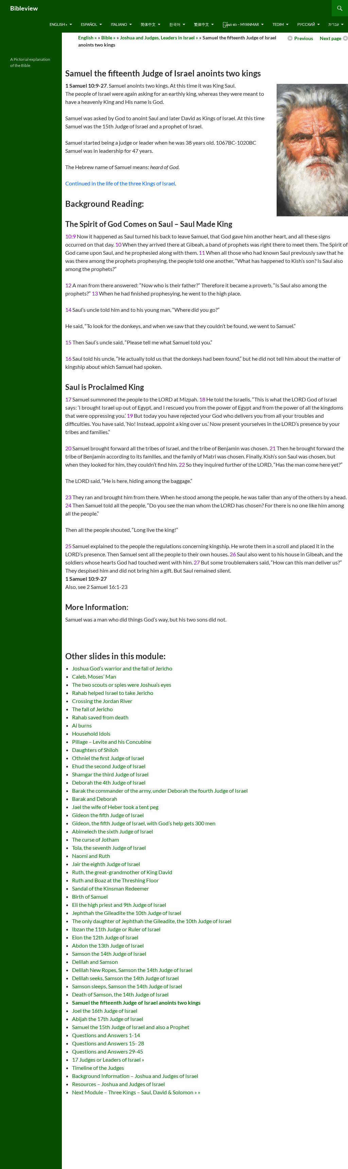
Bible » (108, 37)
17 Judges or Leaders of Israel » (108, 1059)
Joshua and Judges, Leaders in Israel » (159, 37)
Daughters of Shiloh (95, 750)
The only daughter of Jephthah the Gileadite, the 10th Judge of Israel (151, 921)
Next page (330, 38)
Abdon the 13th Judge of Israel (108, 945)
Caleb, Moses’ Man (94, 676)
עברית (334, 24)
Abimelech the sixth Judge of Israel (112, 831)
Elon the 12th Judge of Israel (105, 937)
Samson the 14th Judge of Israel (109, 953)
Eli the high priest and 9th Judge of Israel (119, 904)
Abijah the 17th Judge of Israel (107, 1018)
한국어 (174, 24)
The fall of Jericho (92, 709)
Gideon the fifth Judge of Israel (108, 815)
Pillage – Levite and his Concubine (111, 741)
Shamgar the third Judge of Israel (110, 774)
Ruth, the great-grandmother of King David (122, 872)
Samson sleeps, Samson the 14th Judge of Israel (127, 986)
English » (58, 24)
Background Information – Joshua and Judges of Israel (135, 1076)
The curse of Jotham (95, 839)
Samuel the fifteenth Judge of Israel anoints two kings (136, 1002)
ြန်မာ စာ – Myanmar (241, 24)
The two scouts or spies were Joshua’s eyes (121, 684)
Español (89, 24)
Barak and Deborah (94, 798)
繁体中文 (201, 24)
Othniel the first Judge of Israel (108, 758)
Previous (303, 38)
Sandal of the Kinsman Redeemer (110, 888)
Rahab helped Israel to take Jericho (112, 692)
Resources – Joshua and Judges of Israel (118, 1084)
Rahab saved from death (100, 717)
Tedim (278, 24)
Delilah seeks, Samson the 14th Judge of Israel (125, 978)
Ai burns (82, 725)
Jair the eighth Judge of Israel (106, 864)
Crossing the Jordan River (102, 701)
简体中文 (148, 24)
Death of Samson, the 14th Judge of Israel (120, 994)
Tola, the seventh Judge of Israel (109, 847)
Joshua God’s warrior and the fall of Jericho (122, 668)
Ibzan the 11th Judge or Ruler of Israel (116, 929)
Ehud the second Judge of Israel (108, 766)
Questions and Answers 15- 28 (108, 1043)
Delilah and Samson (95, 961)
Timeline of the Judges (98, 1067)
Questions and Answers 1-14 (106, 1035)
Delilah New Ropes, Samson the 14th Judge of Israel (132, 970)
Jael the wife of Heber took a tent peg (115, 807)
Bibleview (24, 8)
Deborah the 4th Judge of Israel (108, 782)
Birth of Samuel (90, 896)
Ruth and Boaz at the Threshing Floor (115, 880)
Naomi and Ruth (91, 855)
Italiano (119, 24)
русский (306, 24)
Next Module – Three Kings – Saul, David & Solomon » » (136, 1092)
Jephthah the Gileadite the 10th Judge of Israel (126, 913)
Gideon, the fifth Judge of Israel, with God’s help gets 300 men (143, 823)
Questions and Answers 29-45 (107, 1051)
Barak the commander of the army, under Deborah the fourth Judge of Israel (160, 790)
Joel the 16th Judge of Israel (104, 1010)
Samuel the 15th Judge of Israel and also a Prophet (130, 1027)
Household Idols (91, 733)
